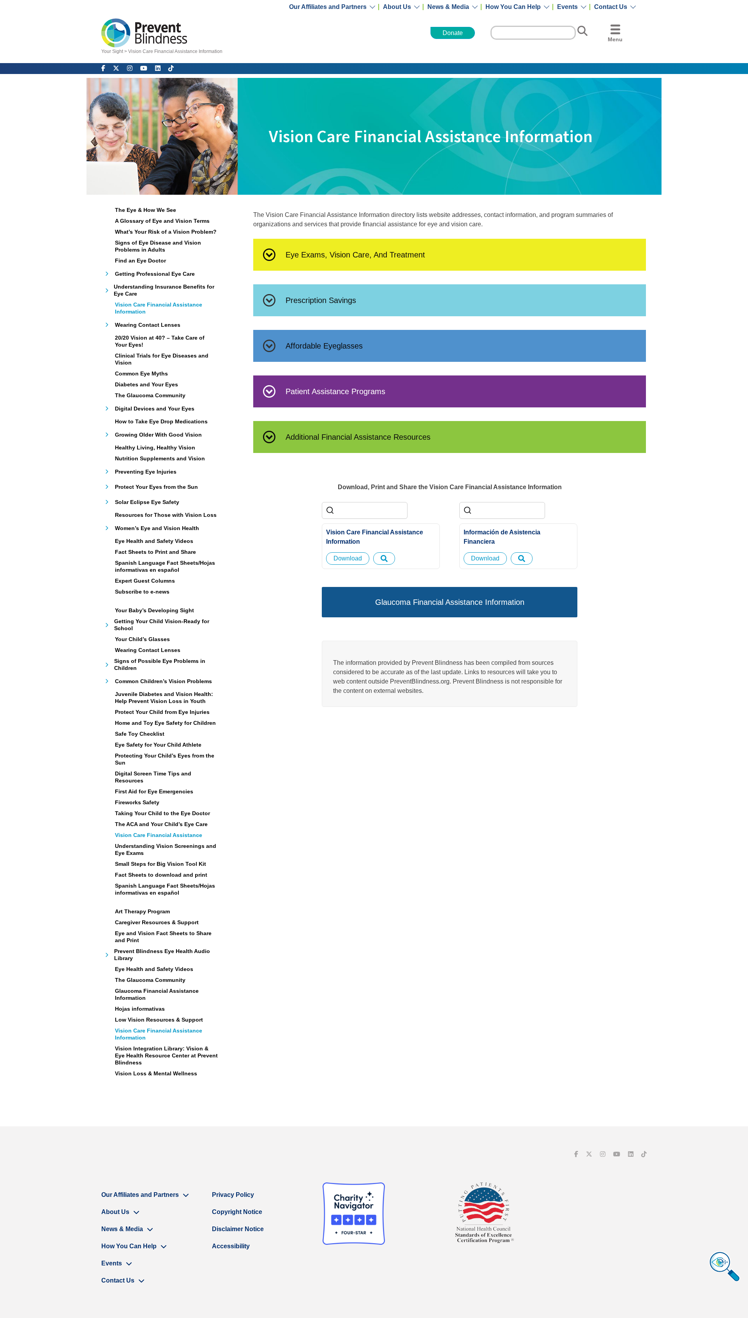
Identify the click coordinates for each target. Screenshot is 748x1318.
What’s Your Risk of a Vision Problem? (166, 232)
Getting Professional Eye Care (155, 274)
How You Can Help (513, 7)
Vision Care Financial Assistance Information (175, 51)
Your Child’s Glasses (142, 639)
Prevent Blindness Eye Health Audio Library (162, 954)
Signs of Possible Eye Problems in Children (159, 664)
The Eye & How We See (145, 210)
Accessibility (231, 1246)
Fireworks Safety (137, 802)
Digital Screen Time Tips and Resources (153, 777)
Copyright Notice (237, 1212)
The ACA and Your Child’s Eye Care (161, 824)
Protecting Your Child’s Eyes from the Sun (164, 759)
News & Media (448, 7)
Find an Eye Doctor (140, 260)
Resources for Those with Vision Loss (166, 515)
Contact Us (610, 7)
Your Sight (112, 51)
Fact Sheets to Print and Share (155, 552)
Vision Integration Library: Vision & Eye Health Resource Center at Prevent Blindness (166, 1055)
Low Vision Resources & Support (159, 1020)
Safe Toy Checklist (139, 734)
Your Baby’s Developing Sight (154, 610)
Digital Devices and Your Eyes (154, 408)
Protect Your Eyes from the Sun (156, 487)
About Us (397, 7)
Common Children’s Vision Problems (163, 681)
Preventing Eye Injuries (145, 472)
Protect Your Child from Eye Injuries (162, 712)
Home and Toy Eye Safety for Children (165, 723)
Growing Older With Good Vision (158, 435)
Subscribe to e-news (142, 592)
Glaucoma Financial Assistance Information (157, 994)
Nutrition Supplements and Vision (160, 458)
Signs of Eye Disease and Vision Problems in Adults (158, 246)
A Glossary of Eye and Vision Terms (162, 221)
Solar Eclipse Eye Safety (147, 502)
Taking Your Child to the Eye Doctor (162, 813)
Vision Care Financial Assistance (158, 835)
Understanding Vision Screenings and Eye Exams (165, 849)
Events (567, 7)
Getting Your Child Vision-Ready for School (161, 624)
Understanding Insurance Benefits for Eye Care (164, 290)
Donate (453, 33)
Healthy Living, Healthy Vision (155, 447)
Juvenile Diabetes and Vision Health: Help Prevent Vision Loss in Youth (164, 697)
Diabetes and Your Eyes (146, 384)
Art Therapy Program (142, 911)
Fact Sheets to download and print (161, 875)
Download (347, 558)
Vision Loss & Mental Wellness (156, 1073)
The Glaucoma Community (150, 395)
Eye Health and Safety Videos (154, 541)
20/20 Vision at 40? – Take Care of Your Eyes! (160, 341)
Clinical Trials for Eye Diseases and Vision (161, 359)
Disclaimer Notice (238, 1229)
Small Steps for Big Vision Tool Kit (160, 864)
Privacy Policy (233, 1194)
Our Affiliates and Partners (328, 7)
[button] (449, 255)
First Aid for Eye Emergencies (154, 791)
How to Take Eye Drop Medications (161, 421)
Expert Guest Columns (145, 581)
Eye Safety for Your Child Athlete (158, 745)
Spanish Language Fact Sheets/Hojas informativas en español (165, 566)
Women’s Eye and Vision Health (157, 528)
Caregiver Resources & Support (157, 922)
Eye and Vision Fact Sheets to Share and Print (163, 936)
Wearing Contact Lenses (147, 325)
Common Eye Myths (141, 373)
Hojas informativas (140, 1009)
